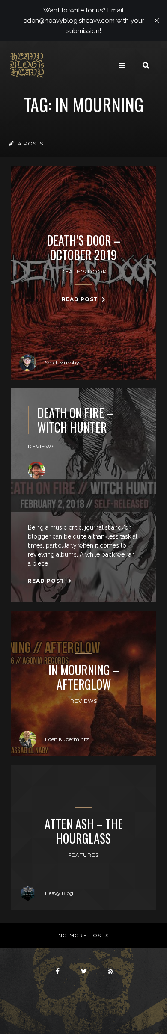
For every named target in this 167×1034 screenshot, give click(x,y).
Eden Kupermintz (67, 739)
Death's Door (83, 271)
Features (83, 855)
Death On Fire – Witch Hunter (75, 420)
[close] (157, 20)
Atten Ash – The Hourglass (84, 831)
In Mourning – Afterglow (83, 677)
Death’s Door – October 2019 (83, 247)
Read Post (81, 299)
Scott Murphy (62, 362)
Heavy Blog (59, 893)
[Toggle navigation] (122, 65)
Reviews (41, 446)
